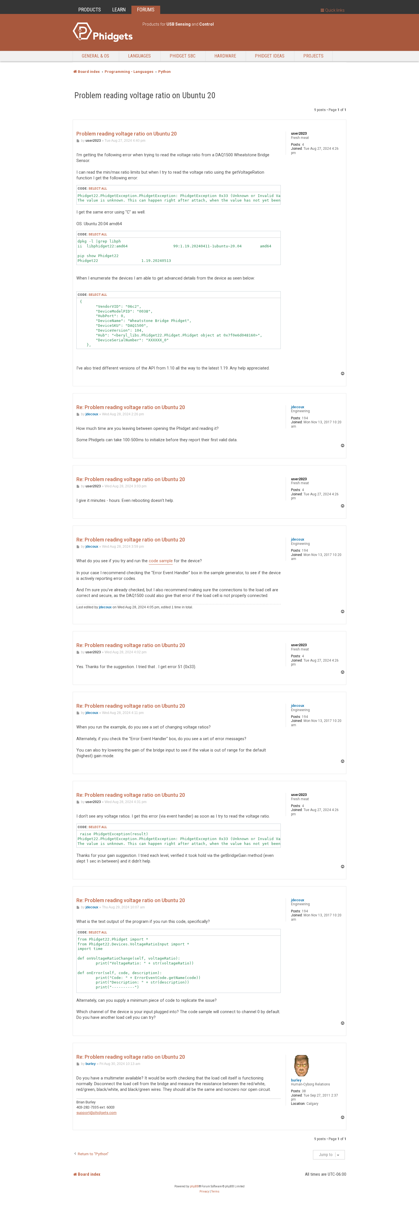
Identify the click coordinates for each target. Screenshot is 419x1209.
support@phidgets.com (96, 1113)
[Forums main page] (105, 32)
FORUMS (145, 10)
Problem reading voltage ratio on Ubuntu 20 (144, 95)
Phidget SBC (183, 56)
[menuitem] (204, 1191)
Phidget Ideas (269, 56)
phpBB (194, 1186)
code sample (161, 561)
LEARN (119, 10)
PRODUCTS (89, 10)
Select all (97, 188)
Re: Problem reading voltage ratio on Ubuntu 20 (130, 407)
